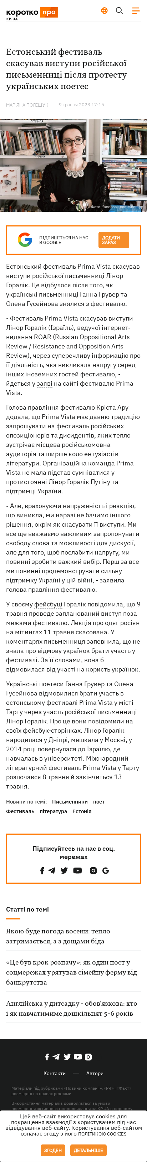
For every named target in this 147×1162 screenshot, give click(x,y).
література (53, 811)
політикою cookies (102, 1134)
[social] (42, 870)
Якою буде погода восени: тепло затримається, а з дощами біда (58, 937)
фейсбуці (48, 604)
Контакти (55, 1073)
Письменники (70, 801)
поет (99, 801)
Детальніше (88, 1150)
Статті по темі (27, 909)
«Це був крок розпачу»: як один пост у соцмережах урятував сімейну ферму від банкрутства (71, 973)
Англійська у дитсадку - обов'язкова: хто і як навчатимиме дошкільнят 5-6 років (71, 1009)
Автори (94, 1073)
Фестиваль (20, 811)
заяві (44, 383)
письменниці (85, 276)
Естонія (82, 811)
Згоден (53, 1150)
